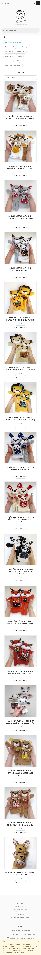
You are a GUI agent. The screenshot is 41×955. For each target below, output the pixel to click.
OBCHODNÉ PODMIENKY (20, 930)
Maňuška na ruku (10, 47)
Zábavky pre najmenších (12, 61)
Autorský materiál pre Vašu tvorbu (15, 51)
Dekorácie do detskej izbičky (13, 65)
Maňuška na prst (24, 47)
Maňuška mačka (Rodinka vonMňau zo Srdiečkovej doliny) (20, 218)
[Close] (39, 942)
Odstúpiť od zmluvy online (21, 939)
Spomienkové (9, 56)
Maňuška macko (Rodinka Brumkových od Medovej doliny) (20, 773)
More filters (21, 72)
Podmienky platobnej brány (22, 935)
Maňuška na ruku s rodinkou (13, 42)
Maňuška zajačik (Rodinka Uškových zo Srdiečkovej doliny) (20, 519)
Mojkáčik (19, 56)
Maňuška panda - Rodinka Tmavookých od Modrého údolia (20, 571)
